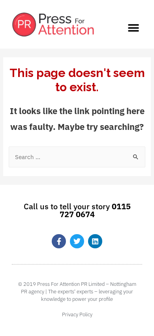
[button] (133, 28)
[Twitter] (77, 241)
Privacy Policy (77, 314)
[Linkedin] (95, 241)
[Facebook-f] (59, 241)
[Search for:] (77, 157)
